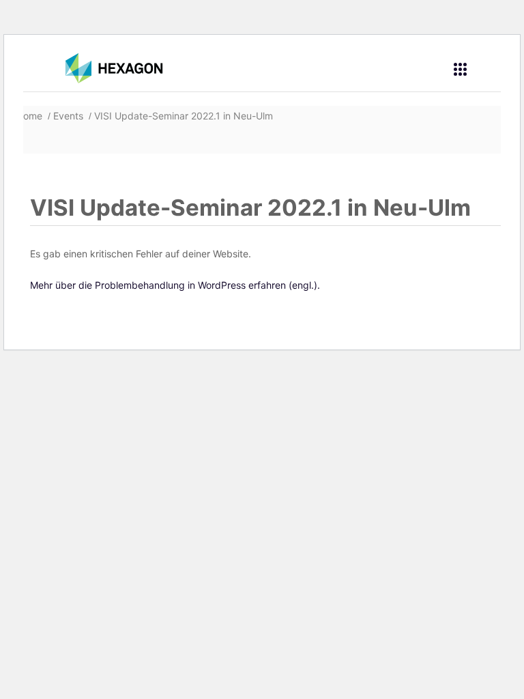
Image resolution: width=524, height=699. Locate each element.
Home (30, 116)
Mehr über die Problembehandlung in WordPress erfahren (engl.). (175, 285)
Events (68, 116)
